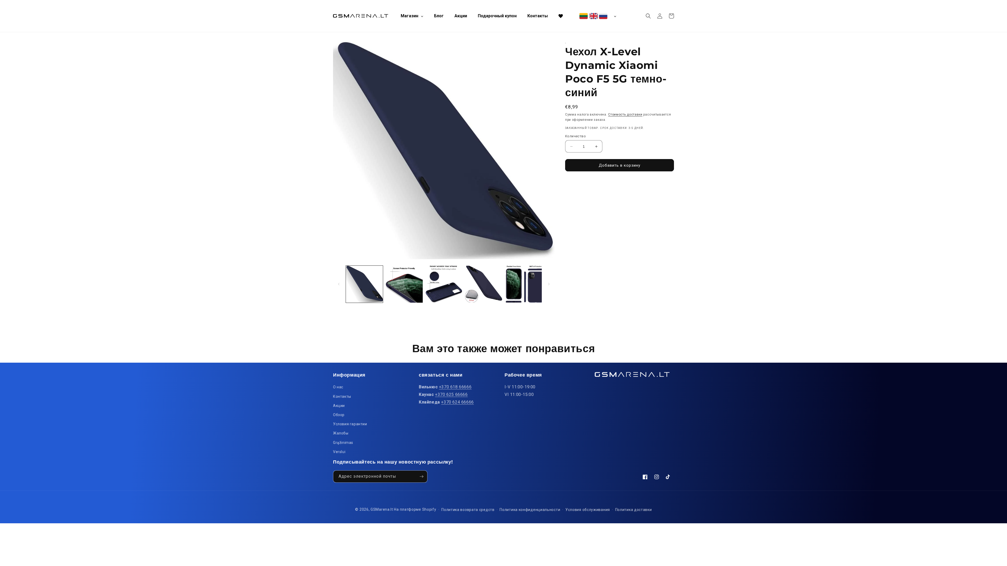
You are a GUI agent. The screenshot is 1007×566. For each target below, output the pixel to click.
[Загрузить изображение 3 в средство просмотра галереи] (443, 284)
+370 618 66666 (455, 386)
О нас (338, 387)
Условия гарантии (350, 424)
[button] (648, 16)
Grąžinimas (343, 442)
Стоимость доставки (625, 114)
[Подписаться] (421, 476)
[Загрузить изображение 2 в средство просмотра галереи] (403, 284)
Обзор (339, 415)
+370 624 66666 (457, 402)
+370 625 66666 (451, 394)
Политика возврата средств (468, 510)
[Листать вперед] (549, 284)
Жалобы (341, 433)
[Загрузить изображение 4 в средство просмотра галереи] (483, 284)
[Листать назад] (339, 284)
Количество (575, 136)
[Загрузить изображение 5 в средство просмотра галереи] (523, 284)
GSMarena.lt (382, 509)
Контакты (342, 396)
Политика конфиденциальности (530, 510)
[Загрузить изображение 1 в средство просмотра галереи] (364, 284)
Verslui (339, 452)
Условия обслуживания (587, 510)
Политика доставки (633, 510)
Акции (339, 406)
